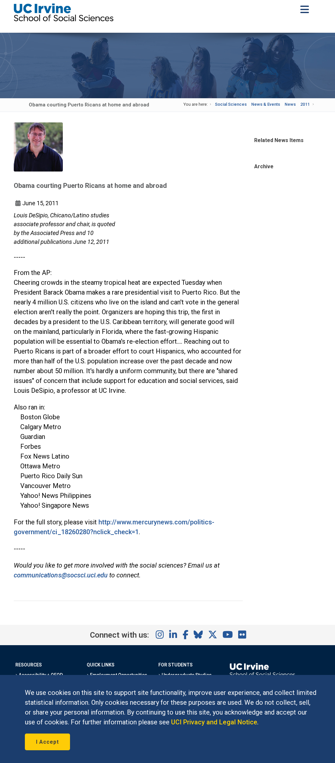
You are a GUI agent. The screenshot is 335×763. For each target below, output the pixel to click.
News (290, 104)
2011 (304, 104)
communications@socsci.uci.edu (61, 575)
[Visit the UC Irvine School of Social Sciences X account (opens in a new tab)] (212, 635)
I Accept (47, 742)
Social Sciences (231, 104)
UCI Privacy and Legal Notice (214, 722)
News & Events (265, 104)
